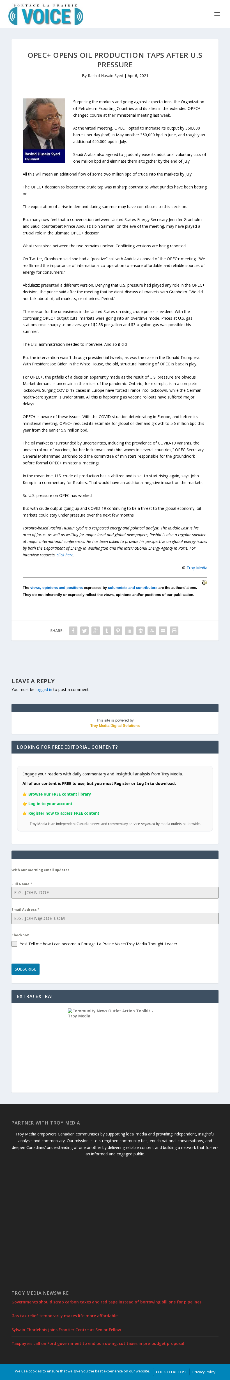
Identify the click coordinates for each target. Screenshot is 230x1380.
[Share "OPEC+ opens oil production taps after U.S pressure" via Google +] (95, 630)
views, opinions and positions (56, 588)
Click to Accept (171, 1371)
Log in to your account (50, 803)
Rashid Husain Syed (105, 75)
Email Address (26, 909)
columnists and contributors (132, 588)
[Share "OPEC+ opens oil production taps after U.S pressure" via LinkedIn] (129, 630)
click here (65, 554)
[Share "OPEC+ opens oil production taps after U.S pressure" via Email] (163, 630)
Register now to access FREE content (63, 813)
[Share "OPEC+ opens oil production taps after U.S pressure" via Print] (174, 630)
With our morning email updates (41, 870)
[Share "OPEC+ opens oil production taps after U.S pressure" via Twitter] (84, 630)
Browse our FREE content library (59, 794)
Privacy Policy (203, 1371)
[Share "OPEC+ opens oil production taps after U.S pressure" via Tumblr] (106, 630)
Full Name (22, 884)
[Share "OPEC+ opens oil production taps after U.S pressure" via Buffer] (140, 630)
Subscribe (25, 969)
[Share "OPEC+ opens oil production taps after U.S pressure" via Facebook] (73, 630)
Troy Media (197, 567)
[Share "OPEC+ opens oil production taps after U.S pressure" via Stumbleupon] (151, 630)
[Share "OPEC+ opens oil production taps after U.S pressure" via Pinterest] (118, 630)
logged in (44, 689)
